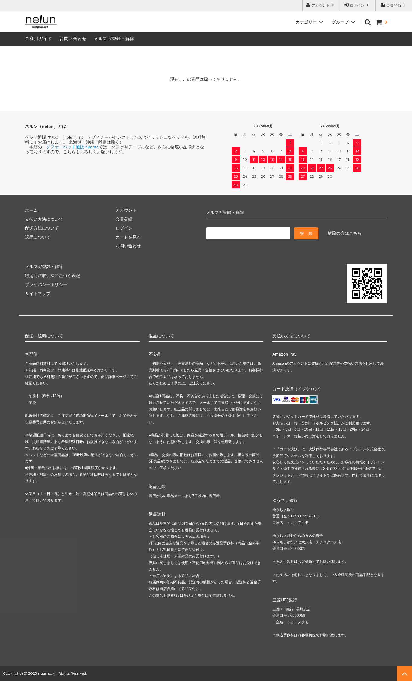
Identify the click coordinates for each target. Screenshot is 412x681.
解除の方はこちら (345, 233)
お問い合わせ (73, 38)
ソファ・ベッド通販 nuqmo (72, 146)
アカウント (321, 5)
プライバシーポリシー (46, 284)
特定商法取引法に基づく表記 (52, 275)
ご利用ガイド (38, 38)
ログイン (357, 5)
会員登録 (393, 5)
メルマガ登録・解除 (114, 38)
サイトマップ (37, 293)
